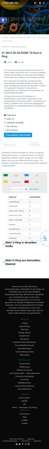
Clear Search (34, 189)
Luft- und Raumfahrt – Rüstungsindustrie (24, 373)
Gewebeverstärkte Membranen (24, 342)
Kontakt (24, 423)
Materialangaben (9, 145)
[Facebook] (23, 444)
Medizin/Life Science (24, 370)
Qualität (24, 420)
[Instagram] (29, 444)
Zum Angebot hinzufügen (18, 135)
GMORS (24, 401)
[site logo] (10, 3)
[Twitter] (26, 444)
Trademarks (37, 441)
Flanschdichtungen (24, 348)
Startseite (5, 37)
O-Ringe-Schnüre (24, 332)
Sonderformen (24, 336)
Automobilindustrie (24, 389)
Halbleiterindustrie (24, 383)
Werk (24, 417)
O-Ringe (24, 323)
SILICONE (26, 37)
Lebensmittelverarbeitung (24, 386)
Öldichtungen (24, 355)
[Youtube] (17, 444)
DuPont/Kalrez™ (24, 398)
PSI (24, 404)
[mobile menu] (43, 3)
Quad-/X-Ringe (24, 326)
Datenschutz (25, 441)
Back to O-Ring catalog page (14, 46)
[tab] (12, 145)
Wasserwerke (24, 363)
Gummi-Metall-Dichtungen (24, 345)
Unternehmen (24, 414)
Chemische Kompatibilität (35, 144)
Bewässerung (24, 367)
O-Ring (19, 37)
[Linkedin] (20, 444)
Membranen (24, 339)
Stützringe (24, 329)
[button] (44, 238)
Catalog (13, 37)
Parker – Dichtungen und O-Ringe (24, 407)
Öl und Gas (25, 379)
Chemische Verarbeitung (24, 376)
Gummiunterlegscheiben (24, 352)
